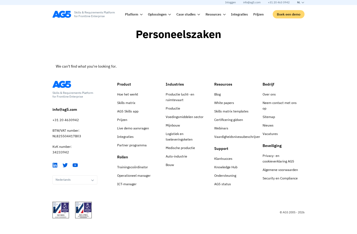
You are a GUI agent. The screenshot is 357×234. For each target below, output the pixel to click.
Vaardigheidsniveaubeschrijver (235, 137)
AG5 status (222, 184)
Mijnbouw (173, 125)
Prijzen (122, 120)
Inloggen (230, 2)
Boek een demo (288, 14)
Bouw (170, 165)
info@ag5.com (252, 2)
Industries (175, 84)
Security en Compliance (280, 178)
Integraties (125, 137)
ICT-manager (127, 184)
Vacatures (270, 134)
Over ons (269, 94)
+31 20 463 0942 (279, 2)
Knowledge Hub (225, 167)
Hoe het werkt (127, 94)
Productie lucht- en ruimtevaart (180, 97)
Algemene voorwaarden (280, 170)
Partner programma (132, 145)
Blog (217, 94)
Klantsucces (223, 158)
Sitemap (269, 117)
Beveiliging (272, 145)
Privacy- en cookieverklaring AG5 (278, 158)
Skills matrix (126, 103)
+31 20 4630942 (65, 120)
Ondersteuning (225, 175)
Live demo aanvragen (133, 128)
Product (124, 84)
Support (221, 148)
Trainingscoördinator (132, 167)
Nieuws (268, 125)
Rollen (122, 157)
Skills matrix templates (231, 111)
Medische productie (180, 148)
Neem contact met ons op (280, 105)
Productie (173, 108)
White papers (224, 103)
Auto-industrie (176, 156)
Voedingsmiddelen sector (184, 117)
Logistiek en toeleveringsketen (179, 136)
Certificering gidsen (228, 120)
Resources (223, 84)
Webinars (221, 128)
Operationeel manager (134, 175)
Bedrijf (268, 84)
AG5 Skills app (127, 111)
